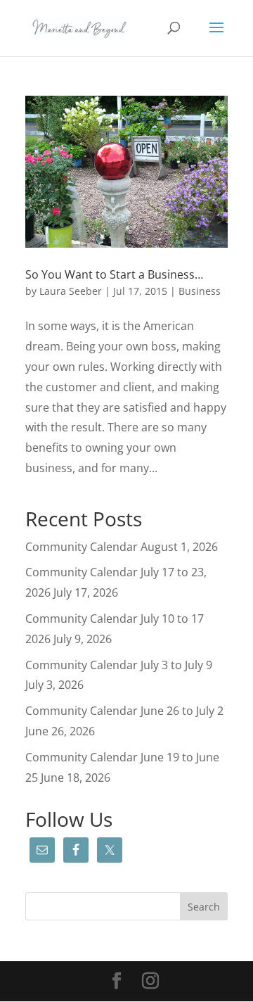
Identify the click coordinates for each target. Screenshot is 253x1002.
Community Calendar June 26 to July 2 (124, 710)
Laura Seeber (70, 291)
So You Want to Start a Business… (114, 274)
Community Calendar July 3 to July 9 (118, 665)
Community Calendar (81, 546)
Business (200, 291)
